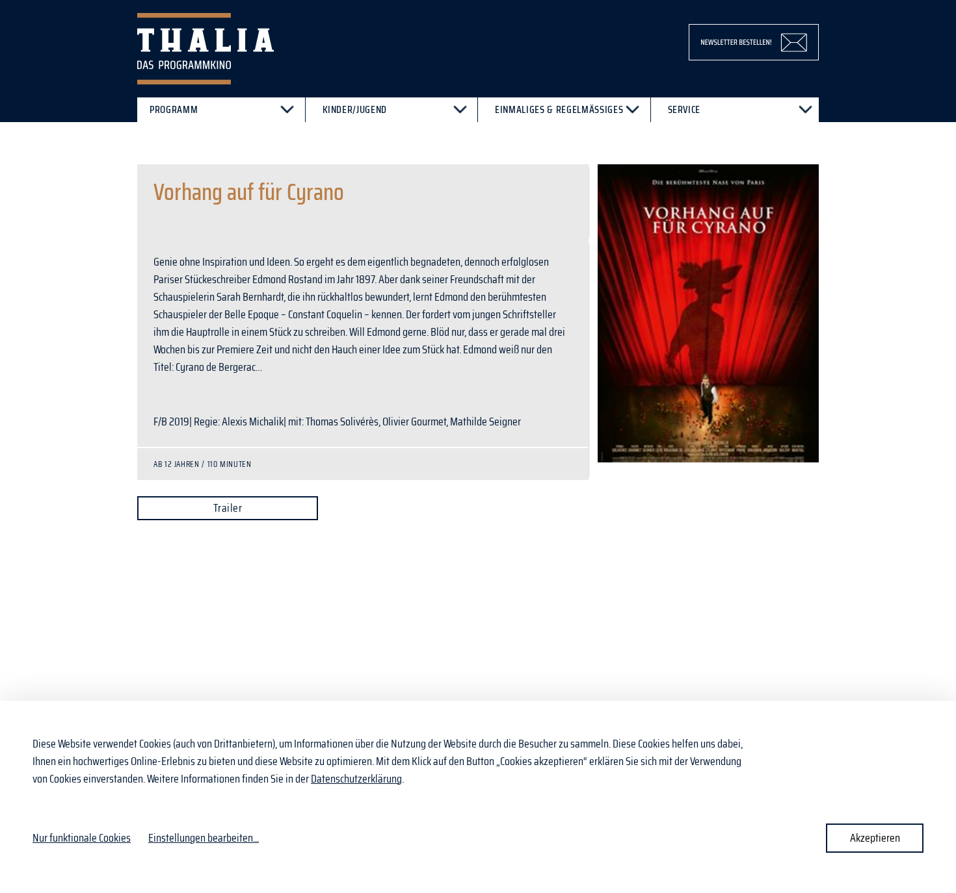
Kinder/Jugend (355, 109)
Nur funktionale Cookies (82, 838)
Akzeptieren (875, 838)
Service (684, 109)
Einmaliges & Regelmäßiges (559, 109)
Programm (174, 109)
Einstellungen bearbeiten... (203, 838)
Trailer (227, 508)
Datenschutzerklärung (356, 779)
